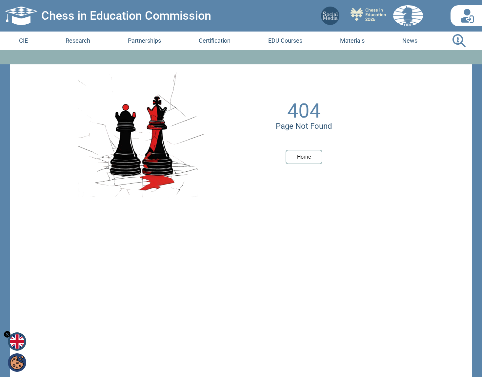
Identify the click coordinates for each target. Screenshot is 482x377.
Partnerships (144, 40)
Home (304, 157)
